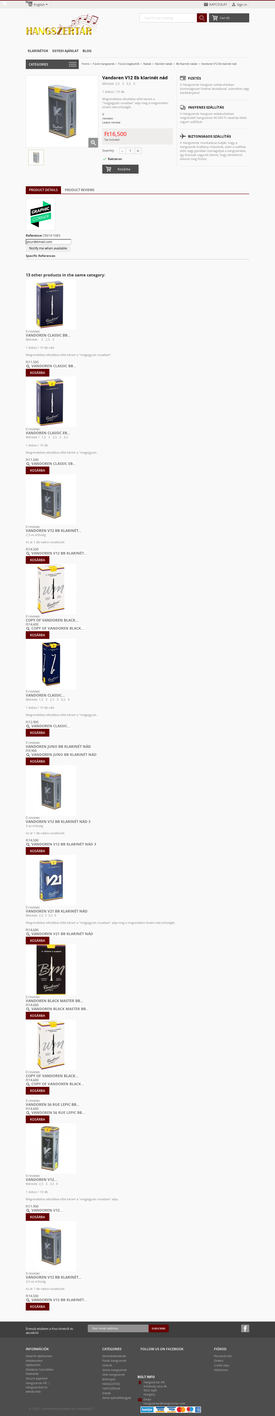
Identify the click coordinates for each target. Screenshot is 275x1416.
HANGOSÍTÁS (111, 1384)
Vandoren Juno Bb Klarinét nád (58, 746)
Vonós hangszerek (114, 1370)
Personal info (223, 1356)
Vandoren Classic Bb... (48, 335)
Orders (218, 1361)
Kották (106, 1393)
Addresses (221, 1370)
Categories (38, 64)
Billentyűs (109, 1379)
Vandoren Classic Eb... (48, 432)
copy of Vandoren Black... (52, 620)
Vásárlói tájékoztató (39, 1356)
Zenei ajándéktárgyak (116, 1398)
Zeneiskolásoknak (114, 1356)
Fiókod (220, 1349)
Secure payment (37, 1378)
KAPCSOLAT (218, 4)
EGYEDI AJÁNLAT (65, 51)
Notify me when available (48, 248)
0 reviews (33, 331)
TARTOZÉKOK (111, 1388)
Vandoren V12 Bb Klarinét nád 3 (58, 821)
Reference (34, 235)
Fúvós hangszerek (114, 1361)
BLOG (87, 51)
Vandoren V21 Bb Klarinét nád (56, 911)
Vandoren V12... (41, 1179)
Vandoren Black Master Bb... (54, 1000)
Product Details (43, 190)
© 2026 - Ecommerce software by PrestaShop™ (61, 1409)
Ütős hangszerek (113, 1374)
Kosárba (124, 169)
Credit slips (221, 1365)
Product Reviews (79, 190)
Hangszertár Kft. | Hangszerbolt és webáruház (38, 1387)
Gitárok (107, 1365)
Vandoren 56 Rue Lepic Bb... (52, 1104)
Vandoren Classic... (45, 695)
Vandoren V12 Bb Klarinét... (53, 530)
